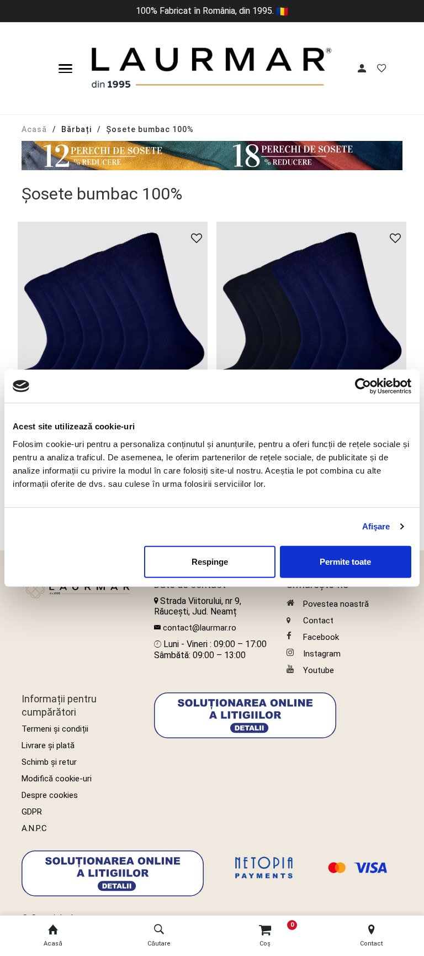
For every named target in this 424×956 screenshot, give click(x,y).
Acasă (34, 129)
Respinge (210, 561)
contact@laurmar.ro (199, 628)
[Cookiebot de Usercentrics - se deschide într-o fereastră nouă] (363, 386)
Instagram (322, 654)
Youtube (318, 670)
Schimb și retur (49, 762)
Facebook (321, 637)
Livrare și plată (48, 745)
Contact (318, 621)
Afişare (376, 526)
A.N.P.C (34, 828)
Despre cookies (50, 795)
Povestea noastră (336, 604)
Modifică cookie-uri (57, 779)
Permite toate (345, 561)
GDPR (32, 812)
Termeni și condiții (55, 729)
